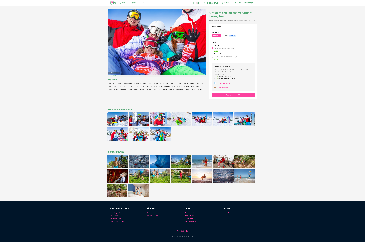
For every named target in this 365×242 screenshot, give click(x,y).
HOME (124, 3)
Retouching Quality (115, 218)
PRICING (226, 3)
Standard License (152, 213)
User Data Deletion (190, 221)
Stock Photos (114, 216)
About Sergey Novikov (117, 213)
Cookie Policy (189, 218)
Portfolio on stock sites (117, 221)
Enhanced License (153, 216)
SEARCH (134, 3)
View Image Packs (221, 87)
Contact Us (225, 213)
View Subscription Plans (222, 83)
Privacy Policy (189, 216)
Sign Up (214, 3)
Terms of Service (190, 213)
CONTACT (249, 3)
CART (144, 3)
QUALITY (238, 3)
